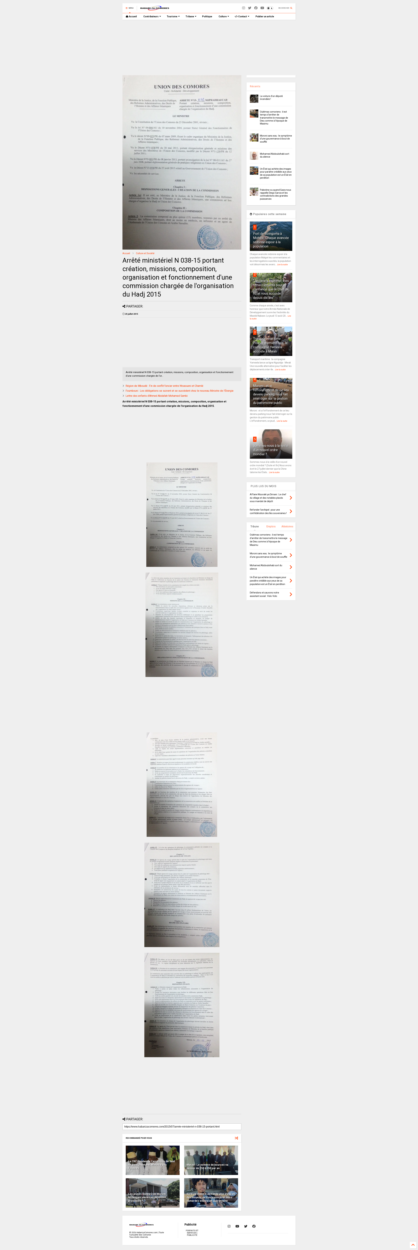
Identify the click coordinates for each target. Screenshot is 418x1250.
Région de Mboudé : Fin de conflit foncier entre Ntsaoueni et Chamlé (164, 385)
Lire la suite (282, 264)
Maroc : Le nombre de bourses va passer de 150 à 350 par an (207, 1166)
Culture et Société (145, 253)
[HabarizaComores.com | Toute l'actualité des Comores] (154, 9)
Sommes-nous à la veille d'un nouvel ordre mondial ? (270, 450)
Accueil (132, 16)
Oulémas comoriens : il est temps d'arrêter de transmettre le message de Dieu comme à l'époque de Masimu (274, 117)
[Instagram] (243, 8)
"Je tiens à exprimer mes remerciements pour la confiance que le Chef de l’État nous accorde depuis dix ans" (271, 289)
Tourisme (172, 16)
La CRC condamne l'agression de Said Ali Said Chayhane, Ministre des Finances (151, 1165)
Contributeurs (151, 16)
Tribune (189, 16)
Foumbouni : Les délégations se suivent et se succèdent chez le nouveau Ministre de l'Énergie (179, 390)
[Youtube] (262, 8)
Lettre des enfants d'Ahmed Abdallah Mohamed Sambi (157, 395)
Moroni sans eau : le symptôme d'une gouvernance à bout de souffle (276, 138)
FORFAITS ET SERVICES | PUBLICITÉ (192, 1232)
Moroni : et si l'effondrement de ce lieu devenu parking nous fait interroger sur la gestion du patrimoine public (271, 394)
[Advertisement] (209, 47)
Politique (207, 16)
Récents (255, 86)
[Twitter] (249, 8)
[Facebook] (255, 8)
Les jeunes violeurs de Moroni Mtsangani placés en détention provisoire (147, 1197)
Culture (223, 16)
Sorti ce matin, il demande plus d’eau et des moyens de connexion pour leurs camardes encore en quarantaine (211, 1197)
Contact (242, 16)
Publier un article (264, 16)
